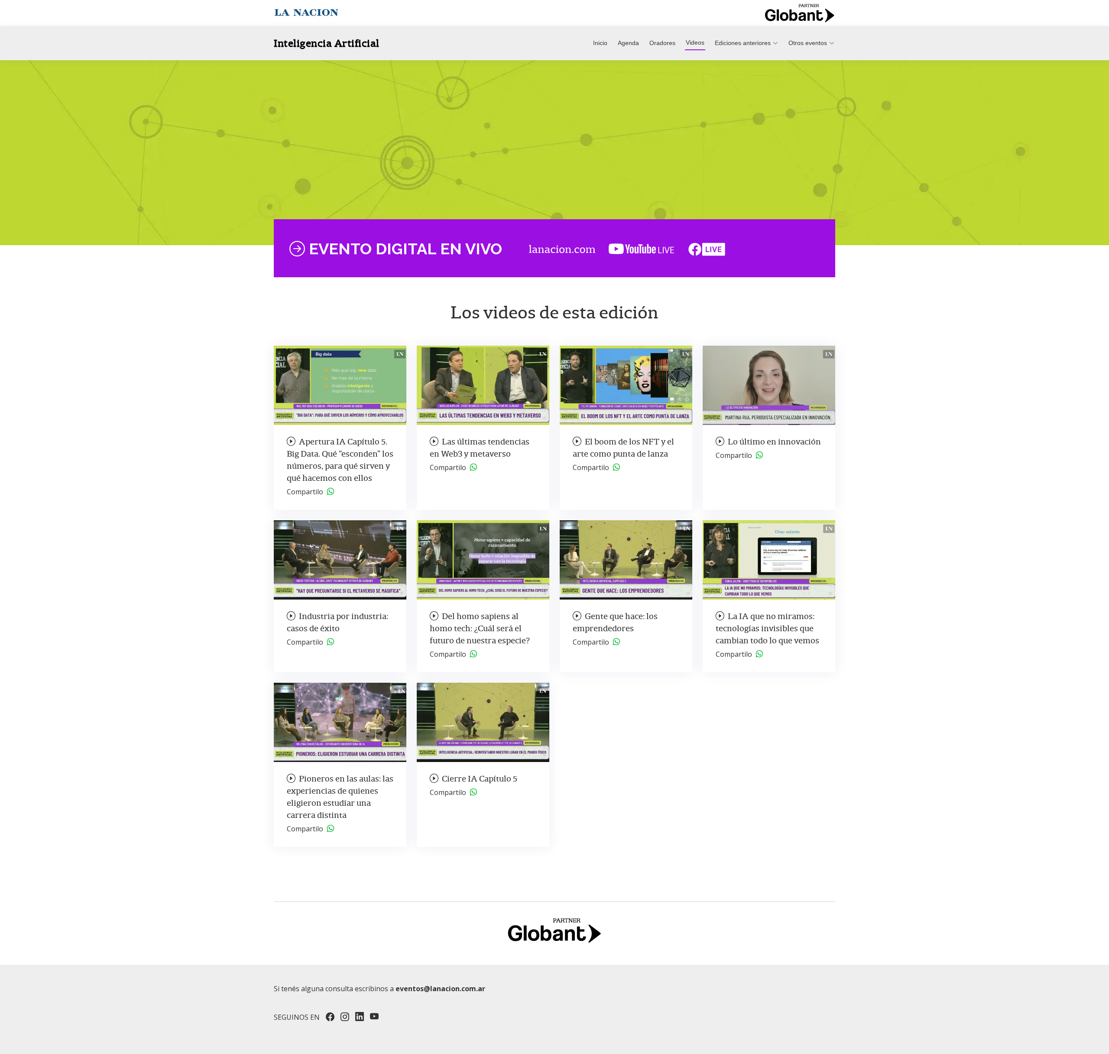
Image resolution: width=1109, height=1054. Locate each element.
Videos (695, 42)
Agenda (628, 42)
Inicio (600, 42)
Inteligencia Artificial (326, 43)
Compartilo (307, 491)
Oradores (662, 42)
